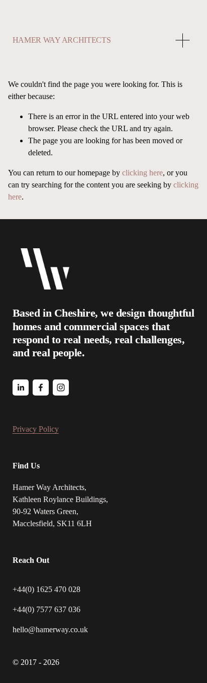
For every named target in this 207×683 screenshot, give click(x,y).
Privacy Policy (36, 429)
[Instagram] (61, 387)
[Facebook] (41, 387)
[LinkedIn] (21, 387)
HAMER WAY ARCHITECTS (62, 40)
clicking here (142, 172)
